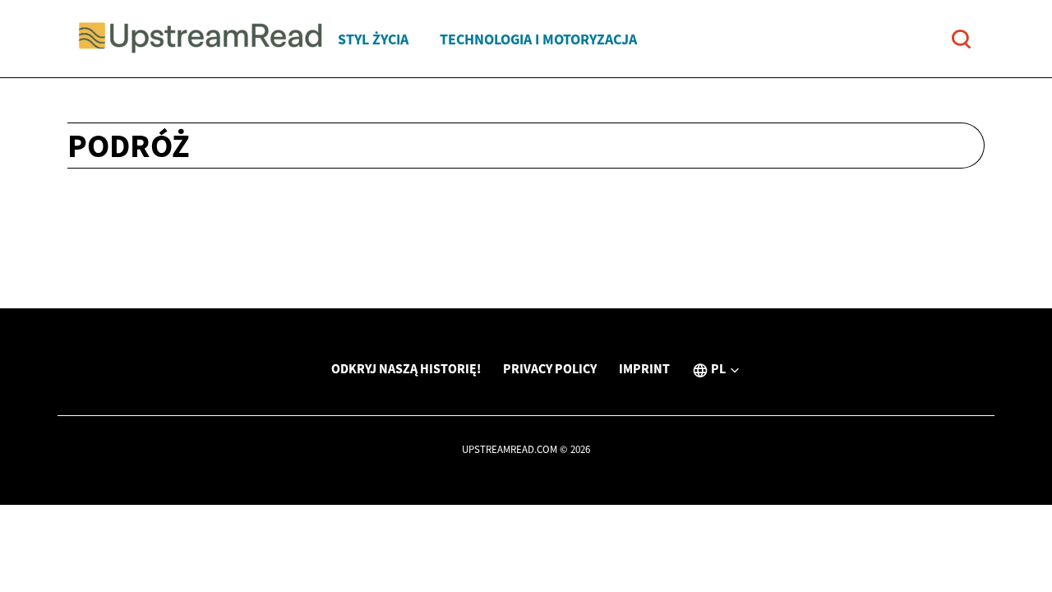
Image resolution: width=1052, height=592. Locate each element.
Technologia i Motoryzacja (538, 39)
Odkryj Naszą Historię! (406, 368)
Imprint (644, 368)
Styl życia (373, 39)
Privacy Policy (550, 368)
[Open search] (961, 39)
